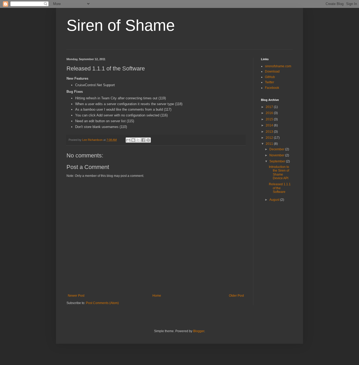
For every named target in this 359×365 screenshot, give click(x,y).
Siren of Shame (120, 25)
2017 (270, 107)
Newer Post (76, 295)
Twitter (269, 82)
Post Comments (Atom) (102, 303)
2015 (270, 119)
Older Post (236, 295)
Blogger (198, 331)
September (277, 161)
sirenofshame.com (278, 66)
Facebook (272, 88)
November (277, 155)
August (274, 200)
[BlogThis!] (133, 140)
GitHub (270, 77)
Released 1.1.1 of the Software (280, 188)
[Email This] (128, 140)
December (277, 149)
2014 (270, 125)
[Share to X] (138, 140)
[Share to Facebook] (143, 140)
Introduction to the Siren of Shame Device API (279, 172)
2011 (270, 144)
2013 (270, 131)
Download (272, 71)
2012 (270, 138)
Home (156, 295)
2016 (270, 113)
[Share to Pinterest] (148, 140)
